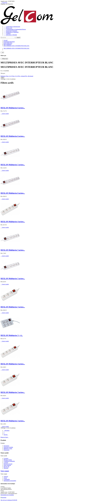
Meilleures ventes (8, 448)
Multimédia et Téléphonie (11, 32)
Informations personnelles (10, 480)
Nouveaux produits (8, 447)
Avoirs (5, 478)
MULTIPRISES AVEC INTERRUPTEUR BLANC (16, 48)
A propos (6, 462)
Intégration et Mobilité (10, 34)
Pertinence (3, 76)
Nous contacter (7, 465)
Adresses (6, 476)
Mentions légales (8, 459)
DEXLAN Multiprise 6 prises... (13, 108)
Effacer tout (4, 58)
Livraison (6, 458)
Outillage (7, 33)
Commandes (7, 479)
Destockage (6, 450)
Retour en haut (5, 437)
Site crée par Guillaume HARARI (9, 500)
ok (2, 52)
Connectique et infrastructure (12, 26)
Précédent (6, 430)
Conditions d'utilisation (9, 461)
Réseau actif (8, 28)
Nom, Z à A (15, 76)
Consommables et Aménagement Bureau (15, 29)
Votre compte (5, 471)
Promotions (6, 445)
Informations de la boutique (7, 495)
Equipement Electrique (10, 30)
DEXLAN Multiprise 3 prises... (13, 307)
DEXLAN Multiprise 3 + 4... (12, 335)
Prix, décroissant (29, 76)
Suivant (6, 434)
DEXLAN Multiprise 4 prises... (13, 222)
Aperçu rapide (5, 113)
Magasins (6, 468)
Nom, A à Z (9, 76)
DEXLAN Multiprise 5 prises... (13, 165)
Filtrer (2, 77)
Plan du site (6, 466)
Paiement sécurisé (8, 464)
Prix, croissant (21, 76)
